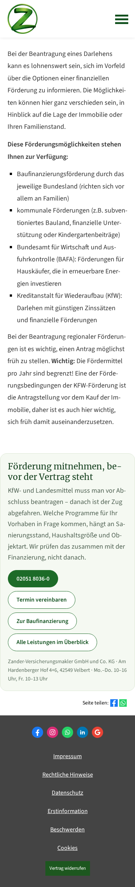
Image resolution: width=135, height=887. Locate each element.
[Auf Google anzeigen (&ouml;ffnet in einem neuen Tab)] (97, 732)
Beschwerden (67, 829)
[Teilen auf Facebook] (114, 703)
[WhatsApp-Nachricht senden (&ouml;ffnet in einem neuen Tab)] (67, 732)
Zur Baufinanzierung (42, 621)
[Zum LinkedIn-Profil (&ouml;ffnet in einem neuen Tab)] (82, 732)
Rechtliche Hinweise (67, 775)
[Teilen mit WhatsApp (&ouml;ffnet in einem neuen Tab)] (123, 703)
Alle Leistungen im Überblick (52, 642)
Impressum (67, 756)
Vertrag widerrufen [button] (68, 868)
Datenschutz (67, 793)
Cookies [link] (67, 848)
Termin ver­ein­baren (41, 600)
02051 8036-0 (33, 579)
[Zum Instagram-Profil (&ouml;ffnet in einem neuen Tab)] (52, 732)
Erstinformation (68, 811)
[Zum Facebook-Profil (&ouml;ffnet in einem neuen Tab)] (37, 732)
